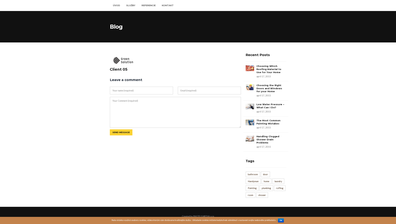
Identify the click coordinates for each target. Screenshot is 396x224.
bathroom (253, 174)
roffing (279, 188)
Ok (281, 220)
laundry (278, 181)
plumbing (266, 188)
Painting (252, 188)
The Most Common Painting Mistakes (268, 122)
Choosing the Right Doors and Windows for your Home (269, 88)
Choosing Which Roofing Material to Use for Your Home (268, 69)
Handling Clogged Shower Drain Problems (267, 139)
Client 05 (118, 69)
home (266, 181)
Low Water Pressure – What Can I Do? (270, 106)
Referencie (149, 5)
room (250, 195)
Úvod (116, 5)
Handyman (253, 181)
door (265, 174)
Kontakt (168, 5)
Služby (130, 5)
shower (262, 195)
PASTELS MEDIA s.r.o (203, 216)
